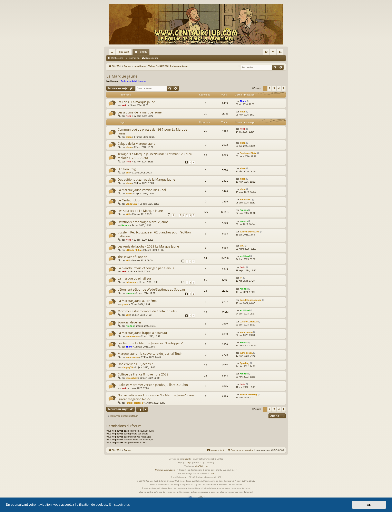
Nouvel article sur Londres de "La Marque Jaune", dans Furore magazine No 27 (156, 397)
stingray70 (127, 367)
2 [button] (269, 88)
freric (124, 105)
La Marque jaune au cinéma (137, 301)
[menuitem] (266, 52)
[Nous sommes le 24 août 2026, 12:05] (239, 66)
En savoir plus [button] (119, 504)
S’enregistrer (151, 58)
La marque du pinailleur (134, 278)
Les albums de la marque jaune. (140, 112)
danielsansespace (249, 231)
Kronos (244, 210)
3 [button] (274, 88)
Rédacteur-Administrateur (133, 81)
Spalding (244, 363)
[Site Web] (196, 24)
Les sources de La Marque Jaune (140, 211)
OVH (212, 473)
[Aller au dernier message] (247, 101)
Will (128, 172)
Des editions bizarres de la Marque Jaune (146, 179)
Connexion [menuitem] (274, 52)
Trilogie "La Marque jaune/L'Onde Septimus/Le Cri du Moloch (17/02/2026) (155, 156)
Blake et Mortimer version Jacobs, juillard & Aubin (153, 385)
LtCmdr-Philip (133, 250)
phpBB (186, 459)
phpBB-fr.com (201, 466)
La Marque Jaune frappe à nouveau (142, 333)
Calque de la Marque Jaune (136, 143)
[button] (284, 88)
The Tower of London (132, 257)
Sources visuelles (129, 322)
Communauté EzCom (165, 470)
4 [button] (279, 88)
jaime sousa (132, 336)
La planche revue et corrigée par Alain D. (146, 268)
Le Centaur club (128, 200)
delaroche (131, 282)
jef (241, 278)
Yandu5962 (131, 204)
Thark (243, 101)
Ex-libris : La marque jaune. (137, 102)
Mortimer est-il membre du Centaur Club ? (147, 311)
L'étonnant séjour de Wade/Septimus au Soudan (151, 289)
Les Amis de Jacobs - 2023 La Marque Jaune (148, 246)
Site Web (124, 51)
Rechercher (117, 58)
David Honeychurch (250, 300)
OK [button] (369, 504)
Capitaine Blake (248, 153)
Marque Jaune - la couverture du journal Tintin (150, 353)
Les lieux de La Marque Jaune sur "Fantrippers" (150, 343)
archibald (245, 256)
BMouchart (132, 378)
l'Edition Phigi (127, 169)
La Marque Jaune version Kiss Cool (142, 190)
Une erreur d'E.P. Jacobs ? (135, 364)
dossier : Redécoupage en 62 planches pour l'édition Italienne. (154, 234)
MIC (242, 245)
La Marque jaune (122, 76)
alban (243, 111)
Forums (143, 51)
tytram (124, 304)
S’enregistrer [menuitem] (281, 52)
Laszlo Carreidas (249, 321)
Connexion (134, 58)
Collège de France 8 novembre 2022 (143, 374)
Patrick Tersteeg (134, 403)
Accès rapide (113, 52)
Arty (188, 462)
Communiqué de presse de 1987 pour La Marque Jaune (152, 131)
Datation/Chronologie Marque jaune (143, 222)
